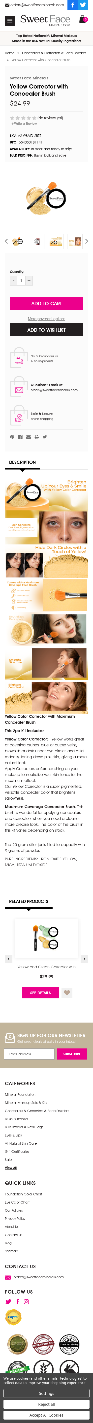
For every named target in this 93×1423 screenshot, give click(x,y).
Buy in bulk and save (50, 155)
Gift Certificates (17, 1151)
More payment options (46, 319)
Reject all (46, 1404)
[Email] (28, 437)
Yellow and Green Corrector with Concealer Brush (47, 970)
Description (22, 462)
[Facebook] (72, 5)
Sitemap (11, 1251)
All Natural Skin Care (21, 1143)
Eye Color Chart (17, 1202)
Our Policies (14, 1210)
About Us (11, 1227)
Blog (8, 1243)
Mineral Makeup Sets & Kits (26, 1103)
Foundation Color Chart (23, 1194)
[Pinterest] (12, 437)
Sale (8, 1160)
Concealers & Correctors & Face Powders (37, 1111)
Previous (6, 241)
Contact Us (13, 1235)
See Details (40, 993)
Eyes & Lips (13, 1135)
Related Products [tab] (28, 901)
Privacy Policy (15, 1219)
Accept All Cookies (46, 1415)
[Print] (36, 437)
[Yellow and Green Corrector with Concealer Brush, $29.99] (46, 938)
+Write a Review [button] (24, 124)
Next (87, 241)
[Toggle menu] (10, 21)
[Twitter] (83, 5)
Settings (46, 1393)
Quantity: (17, 272)
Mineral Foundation (20, 1095)
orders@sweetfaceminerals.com (36, 5)
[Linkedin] (26, 1302)
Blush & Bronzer (16, 1119)
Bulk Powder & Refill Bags (24, 1127)
